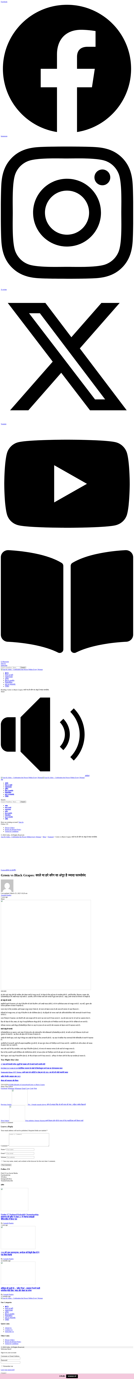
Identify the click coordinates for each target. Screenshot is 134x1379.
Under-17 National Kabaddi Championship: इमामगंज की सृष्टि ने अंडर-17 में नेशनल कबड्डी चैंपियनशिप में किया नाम (20, 1216)
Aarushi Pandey (6, 895)
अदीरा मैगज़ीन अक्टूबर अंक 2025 (11, 1076)
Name (3, 1149)
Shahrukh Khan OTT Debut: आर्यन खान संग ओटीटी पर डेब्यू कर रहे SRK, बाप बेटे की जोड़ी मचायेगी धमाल (34, 1072)
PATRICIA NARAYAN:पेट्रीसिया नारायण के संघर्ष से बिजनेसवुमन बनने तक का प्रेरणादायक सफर (31, 1068)
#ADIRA (11, 1085)
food (27, 1085)
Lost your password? (8, 1370)
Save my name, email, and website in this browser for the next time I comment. (29, 1161)
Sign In (21, 822)
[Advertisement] (67, 853)
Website (3, 1157)
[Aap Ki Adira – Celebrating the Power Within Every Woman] (43, 777)
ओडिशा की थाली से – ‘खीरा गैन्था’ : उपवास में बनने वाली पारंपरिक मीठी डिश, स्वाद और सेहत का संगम (20, 1289)
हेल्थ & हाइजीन (11, 870)
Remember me (8, 1366)
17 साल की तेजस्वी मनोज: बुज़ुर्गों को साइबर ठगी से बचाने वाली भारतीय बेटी (23, 1064)
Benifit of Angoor (20, 1085)
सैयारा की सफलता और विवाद (9, 1080)
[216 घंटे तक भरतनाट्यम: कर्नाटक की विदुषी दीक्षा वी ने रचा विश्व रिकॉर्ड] (18, 1248)
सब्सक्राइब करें (72, 1376)
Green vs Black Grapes (37, 1085)
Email (3, 1153)
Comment (5, 1146)
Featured (4, 870)
